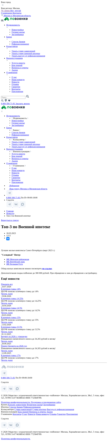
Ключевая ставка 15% (11, 317)
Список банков (18, 41)
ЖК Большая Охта (14, 264)
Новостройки (18, 30)
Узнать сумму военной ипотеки (26, 53)
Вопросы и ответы (20, 68)
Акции (15, 70)
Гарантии (16, 87)
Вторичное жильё (35, 405)
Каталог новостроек (17, 405)
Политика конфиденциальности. (16, 402)
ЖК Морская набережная (17, 259)
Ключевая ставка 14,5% (11, 308)
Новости (15, 82)
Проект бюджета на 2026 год (14, 346)
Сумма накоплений (23, 409)
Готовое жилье (18, 32)
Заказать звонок (23, 103)
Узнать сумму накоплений (23, 51)
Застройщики (18, 34)
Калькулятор (12, 46)
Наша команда (18, 79)
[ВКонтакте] (7, 238)
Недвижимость (13, 25)
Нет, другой (15, 10)
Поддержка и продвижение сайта (46, 402)
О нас (14, 77)
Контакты (17, 13)
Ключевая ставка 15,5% (11, 327)
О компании (7, 13)
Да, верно (5, 10)
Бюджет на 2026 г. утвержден (14, 336)
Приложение (17, 91)
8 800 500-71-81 (8, 103)
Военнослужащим (14, 58)
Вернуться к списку (10, 220)
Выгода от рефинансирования (60, 409)
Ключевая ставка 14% (11, 289)
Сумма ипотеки (39, 409)
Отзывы (15, 84)
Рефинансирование (20, 44)
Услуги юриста (18, 63)
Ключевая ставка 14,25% (12, 298)
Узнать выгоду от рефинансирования (28, 56)
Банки (9, 37)
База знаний (17, 65)
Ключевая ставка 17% (11, 355)
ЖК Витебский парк (15, 262)
